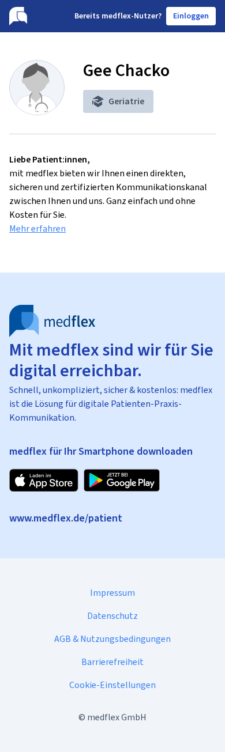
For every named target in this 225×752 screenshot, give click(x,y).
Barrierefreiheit (112, 662)
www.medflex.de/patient (65, 518)
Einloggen (191, 15)
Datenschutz (112, 616)
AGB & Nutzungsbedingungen (112, 639)
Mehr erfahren (37, 228)
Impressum (112, 593)
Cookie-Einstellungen (112, 685)
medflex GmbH (117, 717)
